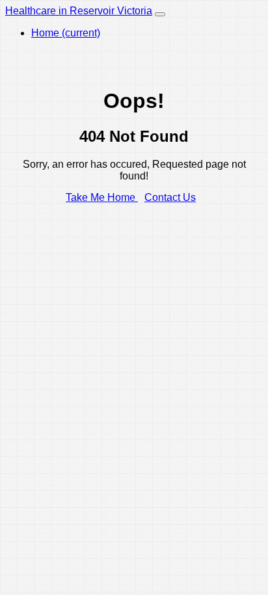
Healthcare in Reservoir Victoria (78, 10)
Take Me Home (102, 197)
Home (65, 32)
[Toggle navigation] (160, 14)
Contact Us (170, 197)
